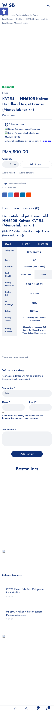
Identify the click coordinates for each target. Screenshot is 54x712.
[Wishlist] (8, 172)
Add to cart (36, 164)
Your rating (8, 388)
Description (10, 208)
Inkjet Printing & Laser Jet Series (24, 15)
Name (6, 402)
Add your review (9, 115)
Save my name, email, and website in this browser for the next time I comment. (22, 417)
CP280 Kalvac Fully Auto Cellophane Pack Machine (25, 591)
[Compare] (26, 173)
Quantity (7, 159)
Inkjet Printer (7, 19)
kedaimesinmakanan (17, 183)
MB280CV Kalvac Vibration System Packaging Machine (24, 613)
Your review (9, 429)
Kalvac (5, 92)
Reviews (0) (31, 208)
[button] (4, 11)
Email (32, 402)
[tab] (10, 208)
